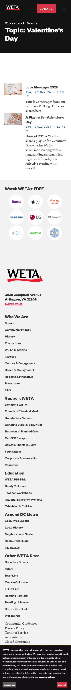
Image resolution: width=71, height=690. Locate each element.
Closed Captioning (17, 641)
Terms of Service (16, 632)
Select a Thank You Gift (20, 445)
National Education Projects (23, 499)
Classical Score (21, 23)
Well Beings (12, 616)
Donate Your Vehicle (18, 418)
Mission (10, 323)
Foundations (13, 451)
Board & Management (19, 370)
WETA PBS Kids (15, 479)
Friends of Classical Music (22, 411)
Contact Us (13, 303)
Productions (13, 343)
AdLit (9, 569)
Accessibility (13, 637)
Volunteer (11, 465)
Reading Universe (17, 602)
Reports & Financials (19, 376)
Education (14, 473)
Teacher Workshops (18, 493)
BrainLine (11, 575)
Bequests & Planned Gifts (22, 431)
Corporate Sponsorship (21, 458)
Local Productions (17, 521)
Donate (46, 8)
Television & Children (19, 506)
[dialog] (35, 667)
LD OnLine (12, 589)
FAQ (8, 390)
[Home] (13, 9)
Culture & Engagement (20, 363)
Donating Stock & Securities (23, 424)
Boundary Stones (16, 562)
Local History (14, 527)
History (10, 336)
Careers (10, 356)
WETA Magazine (16, 350)
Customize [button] (9, 684)
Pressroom (12, 383)
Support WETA (19, 398)
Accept (62, 684)
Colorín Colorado (16, 582)
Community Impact (18, 330)
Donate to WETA (16, 404)
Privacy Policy (14, 628)
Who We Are (16, 316)
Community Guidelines (21, 623)
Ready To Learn (15, 486)
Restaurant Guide (17, 541)
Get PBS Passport (17, 438)
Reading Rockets (16, 595)
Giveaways (12, 547)
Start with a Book (16, 609)
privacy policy (46, 676)
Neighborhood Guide (19, 534)
